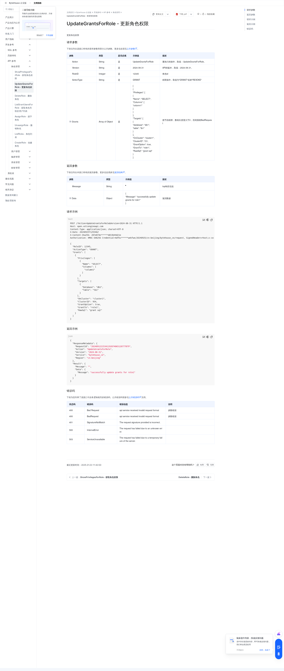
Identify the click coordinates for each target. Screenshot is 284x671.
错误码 (250, 28)
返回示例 (251, 24)
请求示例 (251, 19)
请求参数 (251, 10)
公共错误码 (134, 397)
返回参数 (251, 14)
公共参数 (131, 48)
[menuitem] (19, 33)
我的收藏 (211, 14)
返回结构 (118, 172)
